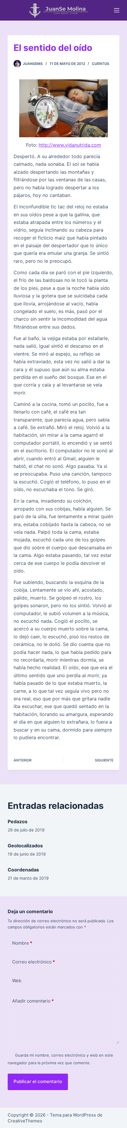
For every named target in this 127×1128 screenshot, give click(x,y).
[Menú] (116, 10)
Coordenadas (23, 870)
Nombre (22, 943)
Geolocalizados (25, 845)
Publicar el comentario (38, 1081)
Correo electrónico (33, 962)
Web (16, 980)
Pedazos (17, 821)
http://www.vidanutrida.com (70, 145)
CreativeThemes (25, 1121)
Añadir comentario (33, 1001)
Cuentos (100, 63)
